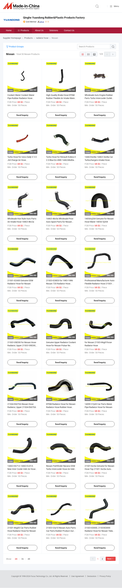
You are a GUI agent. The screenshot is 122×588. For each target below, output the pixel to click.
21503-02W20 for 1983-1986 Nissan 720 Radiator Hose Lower (59, 283)
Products (25, 30)
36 (22, 558)
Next (109, 558)
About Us (39, 30)
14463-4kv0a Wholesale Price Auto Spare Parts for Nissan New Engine (59, 221)
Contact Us (69, 30)
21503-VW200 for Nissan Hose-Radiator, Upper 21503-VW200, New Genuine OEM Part (21, 345)
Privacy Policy (105, 576)
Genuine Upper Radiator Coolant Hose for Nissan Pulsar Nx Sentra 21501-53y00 (61, 345)
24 (16, 559)
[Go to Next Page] (113, 54)
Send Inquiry (22, 115)
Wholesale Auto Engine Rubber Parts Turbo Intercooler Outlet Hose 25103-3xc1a (99, 98)
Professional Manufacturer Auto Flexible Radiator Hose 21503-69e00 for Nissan (99, 283)
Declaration (91, 576)
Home (8, 30)
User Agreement (77, 576)
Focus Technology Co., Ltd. (42, 576)
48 (29, 558)
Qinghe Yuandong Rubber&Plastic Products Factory (54, 17)
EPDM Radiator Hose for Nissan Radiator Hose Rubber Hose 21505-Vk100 (60, 407)
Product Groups (16, 46)
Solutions (53, 30)
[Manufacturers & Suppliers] (21, 5)
